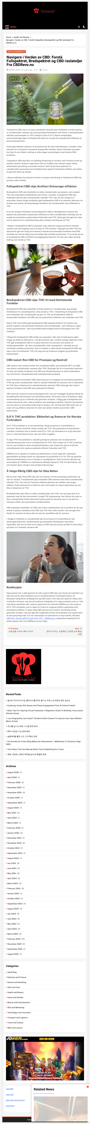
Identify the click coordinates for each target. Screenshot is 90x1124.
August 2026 (13, 772)
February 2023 (14, 939)
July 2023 (11, 914)
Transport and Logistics (17, 1017)
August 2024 (13, 858)
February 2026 (14, 782)
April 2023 (12, 929)
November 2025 (14, 792)
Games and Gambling (16, 982)
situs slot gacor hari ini (15, 1100)
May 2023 (11, 924)
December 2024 (14, 838)
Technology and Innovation (19, 1012)
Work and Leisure (14, 1028)
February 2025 (14, 828)
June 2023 (11, 919)
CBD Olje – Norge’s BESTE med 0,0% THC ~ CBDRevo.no (31, 618)
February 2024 (14, 888)
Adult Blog (12, 972)
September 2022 (14, 949)
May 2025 (11, 813)
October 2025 (13, 798)
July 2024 (11, 863)
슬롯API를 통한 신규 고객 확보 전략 (22, 736)
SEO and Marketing (15, 1007)
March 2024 (12, 883)
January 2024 (13, 893)
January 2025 (13, 833)
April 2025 (12, 818)
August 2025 (13, 808)
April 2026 (12, 777)
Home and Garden (15, 997)
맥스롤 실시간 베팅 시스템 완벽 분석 (22, 726)
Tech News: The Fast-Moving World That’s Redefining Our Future (35, 749)
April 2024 (12, 878)
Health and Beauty (16, 51)
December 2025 (14, 787)
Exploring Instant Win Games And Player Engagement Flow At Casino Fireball (41, 705)
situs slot (9, 1094)
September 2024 (14, 853)
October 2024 (13, 848)
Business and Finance (16, 977)
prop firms (10, 1105)
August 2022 (13, 954)
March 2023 (12, 934)
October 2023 (13, 898)
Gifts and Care (13, 987)
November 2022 (14, 944)
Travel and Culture (15, 1022)
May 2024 (11, 873)
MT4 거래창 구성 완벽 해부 (18, 731)
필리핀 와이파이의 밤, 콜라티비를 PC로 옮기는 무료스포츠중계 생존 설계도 (38, 700)
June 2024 (11, 868)
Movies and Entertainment (18, 1002)
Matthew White (14, 70)
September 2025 (14, 803)
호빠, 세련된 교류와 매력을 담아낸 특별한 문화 (26, 754)
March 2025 (12, 823)
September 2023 (14, 904)
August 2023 (13, 909)
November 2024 (14, 843)
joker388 (9, 1089)
